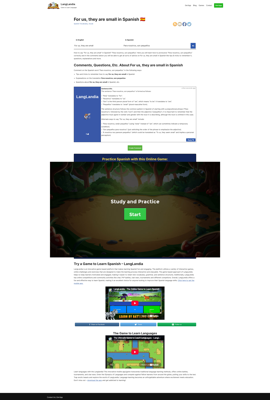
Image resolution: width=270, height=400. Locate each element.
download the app (94, 380)
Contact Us (51, 397)
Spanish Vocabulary (81, 24)
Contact (209, 5)
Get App (188, 5)
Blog (195, 5)
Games (201, 5)
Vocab (91, 24)
